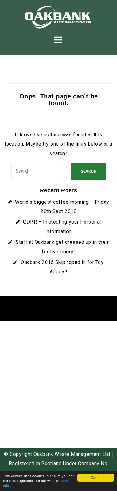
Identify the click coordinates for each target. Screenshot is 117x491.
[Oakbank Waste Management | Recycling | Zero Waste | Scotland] (58, 17)
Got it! (96, 477)
